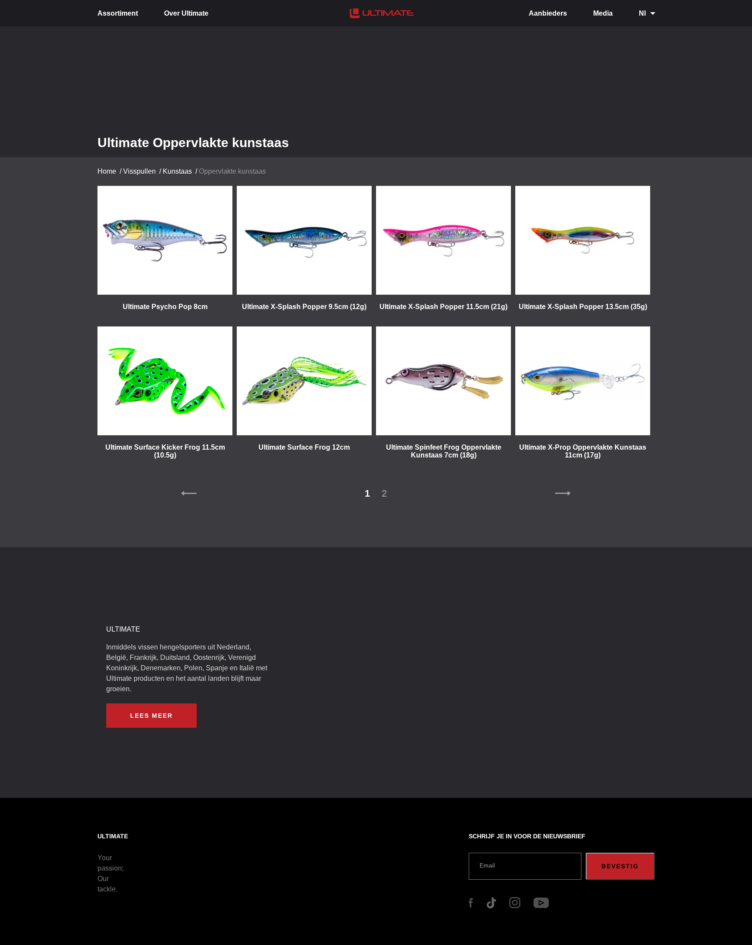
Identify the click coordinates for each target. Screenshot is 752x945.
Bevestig (620, 866)
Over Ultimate (186, 13)
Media (603, 13)
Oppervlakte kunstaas (232, 171)
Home (106, 171)
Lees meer (151, 715)
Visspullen (139, 171)
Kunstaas (177, 171)
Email (487, 865)
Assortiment (117, 13)
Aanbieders (548, 13)
